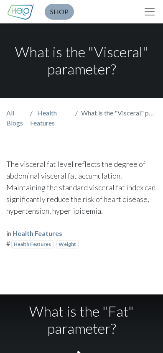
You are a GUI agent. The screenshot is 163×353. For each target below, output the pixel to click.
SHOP (59, 11)
